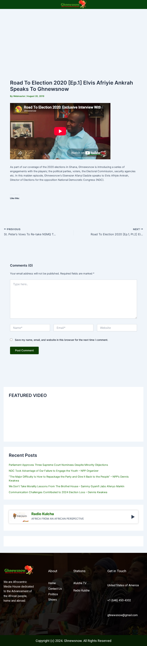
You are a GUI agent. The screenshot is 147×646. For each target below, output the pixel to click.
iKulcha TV (79, 583)
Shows (52, 599)
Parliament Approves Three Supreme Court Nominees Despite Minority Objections (58, 464)
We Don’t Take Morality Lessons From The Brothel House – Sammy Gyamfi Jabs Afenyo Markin (66, 486)
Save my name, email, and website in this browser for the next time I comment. (61, 339)
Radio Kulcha (81, 590)
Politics (53, 594)
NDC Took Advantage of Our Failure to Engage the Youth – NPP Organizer (53, 470)
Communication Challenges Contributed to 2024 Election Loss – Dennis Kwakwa (58, 492)
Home (52, 583)
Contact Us (55, 588)
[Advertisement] (73, 36)
